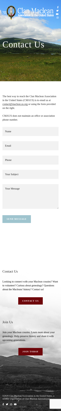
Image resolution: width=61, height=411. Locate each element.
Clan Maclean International (37, 399)
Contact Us (30, 301)
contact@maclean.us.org (15, 104)
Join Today (30, 351)
